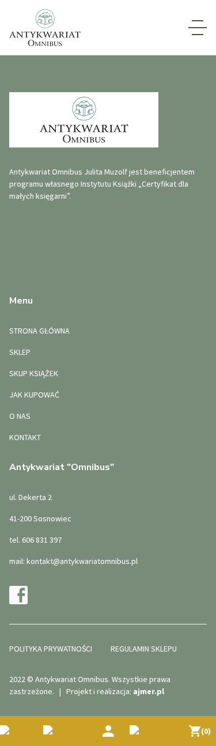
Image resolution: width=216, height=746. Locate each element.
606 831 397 (42, 540)
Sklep (20, 352)
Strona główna (39, 330)
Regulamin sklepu (144, 648)
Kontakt (25, 437)
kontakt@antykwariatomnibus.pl (82, 561)
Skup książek (33, 373)
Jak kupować (34, 394)
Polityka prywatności (50, 648)
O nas (20, 416)
